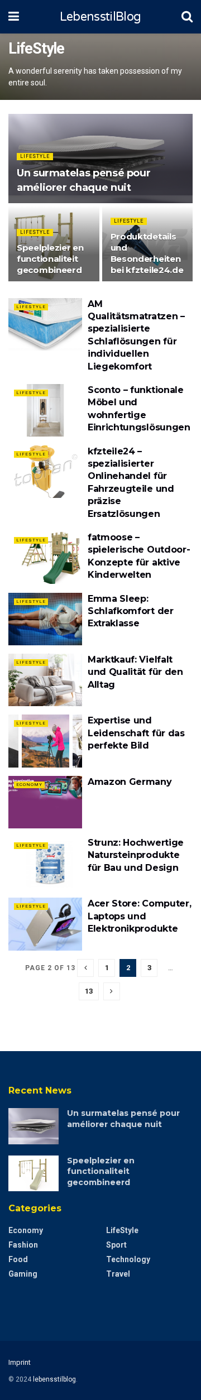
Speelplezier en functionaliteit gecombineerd (50, 258)
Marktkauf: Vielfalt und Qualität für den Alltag (135, 672)
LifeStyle (35, 156)
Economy (29, 784)
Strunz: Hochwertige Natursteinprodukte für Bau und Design (136, 855)
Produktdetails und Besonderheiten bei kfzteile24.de (147, 253)
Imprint (19, 1362)
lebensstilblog (54, 1379)
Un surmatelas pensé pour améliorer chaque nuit (123, 1118)
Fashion (23, 1244)
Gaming (22, 1273)
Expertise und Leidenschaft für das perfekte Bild (136, 733)
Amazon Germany (130, 781)
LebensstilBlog (100, 17)
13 (89, 991)
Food (18, 1259)
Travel (118, 1273)
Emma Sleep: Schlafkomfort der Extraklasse (131, 611)
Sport (116, 1244)
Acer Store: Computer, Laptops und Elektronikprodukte (139, 916)
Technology (128, 1259)
